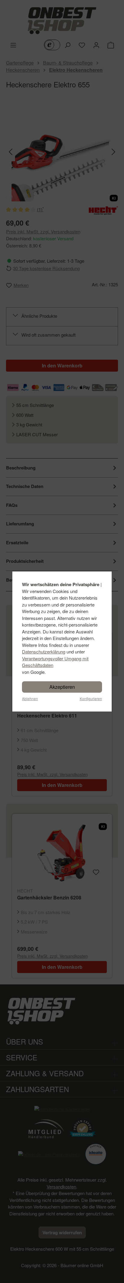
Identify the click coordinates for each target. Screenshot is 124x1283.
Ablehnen (30, 698)
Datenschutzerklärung (43, 651)
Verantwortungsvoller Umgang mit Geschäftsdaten (55, 661)
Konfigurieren (91, 698)
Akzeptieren (62, 686)
